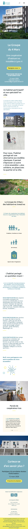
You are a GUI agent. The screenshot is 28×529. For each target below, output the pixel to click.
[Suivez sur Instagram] (12, 495)
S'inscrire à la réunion (14, 481)
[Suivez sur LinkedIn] (15, 495)
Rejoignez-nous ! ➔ (14, 68)
